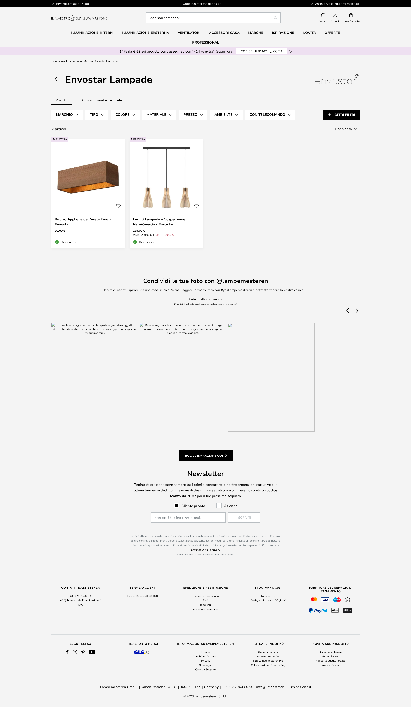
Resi (205, 600)
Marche (88, 61)
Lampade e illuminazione (66, 61)
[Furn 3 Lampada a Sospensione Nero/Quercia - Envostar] (166, 193)
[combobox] (213, 18)
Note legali (205, 665)
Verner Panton (330, 656)
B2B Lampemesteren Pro (268, 660)
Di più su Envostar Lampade (101, 100)
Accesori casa (330, 665)
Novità (309, 32)
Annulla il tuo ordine (205, 609)
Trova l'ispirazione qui (203, 455)
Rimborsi (205, 604)
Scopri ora (224, 51)
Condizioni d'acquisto (205, 656)
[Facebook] (67, 652)
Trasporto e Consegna (205, 595)
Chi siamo (205, 652)
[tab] (67, 115)
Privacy (205, 660)
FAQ (80, 604)
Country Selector (205, 669)
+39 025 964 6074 (80, 595)
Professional (205, 42)
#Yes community (268, 652)
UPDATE (262, 51)
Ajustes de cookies (268, 656)
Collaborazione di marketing (268, 665)
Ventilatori (189, 32)
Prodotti (62, 100)
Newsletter (268, 595)
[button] (118, 206)
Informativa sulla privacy (205, 549)
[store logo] (79, 18)
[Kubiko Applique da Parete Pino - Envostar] (88, 193)
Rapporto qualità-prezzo (330, 660)
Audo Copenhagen (330, 652)
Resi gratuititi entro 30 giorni (268, 600)
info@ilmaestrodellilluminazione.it (81, 600)
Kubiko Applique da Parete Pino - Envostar (83, 222)
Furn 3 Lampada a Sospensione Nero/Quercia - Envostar (159, 222)
